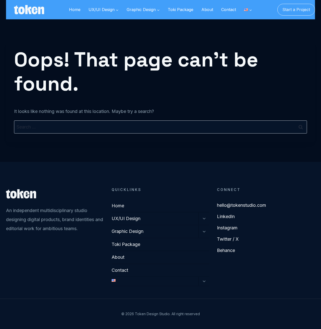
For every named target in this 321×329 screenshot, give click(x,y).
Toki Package (180, 9)
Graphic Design (127, 231)
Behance (226, 250)
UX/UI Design (126, 218)
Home (75, 9)
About (207, 9)
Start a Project (296, 9)
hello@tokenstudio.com (241, 205)
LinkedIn (226, 216)
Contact (228, 9)
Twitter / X (228, 239)
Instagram (227, 227)
